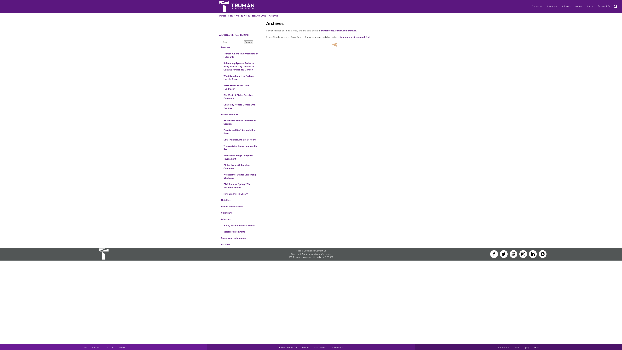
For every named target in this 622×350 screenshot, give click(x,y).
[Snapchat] (542, 253)
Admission (537, 6)
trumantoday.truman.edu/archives (338, 30)
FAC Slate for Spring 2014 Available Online (237, 186)
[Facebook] (494, 253)
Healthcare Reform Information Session (240, 122)
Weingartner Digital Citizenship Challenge (240, 176)
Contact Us (320, 250)
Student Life (604, 6)
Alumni (578, 6)
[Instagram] (523, 253)
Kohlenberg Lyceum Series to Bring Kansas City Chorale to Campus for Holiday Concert (239, 66)
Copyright (296, 254)
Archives (273, 15)
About (590, 6)
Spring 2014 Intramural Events (239, 225)
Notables (225, 200)
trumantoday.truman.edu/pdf (355, 37)
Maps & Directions (305, 250)
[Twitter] (504, 253)
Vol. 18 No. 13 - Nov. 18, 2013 (251, 15)
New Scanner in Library (236, 193)
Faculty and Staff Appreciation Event (239, 132)
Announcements (229, 114)
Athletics (566, 6)
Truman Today (226, 15)
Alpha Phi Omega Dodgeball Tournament (238, 157)
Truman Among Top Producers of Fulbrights (241, 55)
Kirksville (317, 257)
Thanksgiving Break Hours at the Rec (241, 148)
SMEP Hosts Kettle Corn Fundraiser (236, 87)
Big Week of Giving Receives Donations (238, 97)
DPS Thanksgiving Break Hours (240, 139)
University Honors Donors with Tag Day (239, 106)
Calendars (226, 212)
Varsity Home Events (234, 231)
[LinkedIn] (533, 253)
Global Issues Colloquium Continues (237, 167)
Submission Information (233, 238)
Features (225, 47)
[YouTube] (514, 253)
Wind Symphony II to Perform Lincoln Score (239, 78)
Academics (552, 6)
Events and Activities (232, 206)
